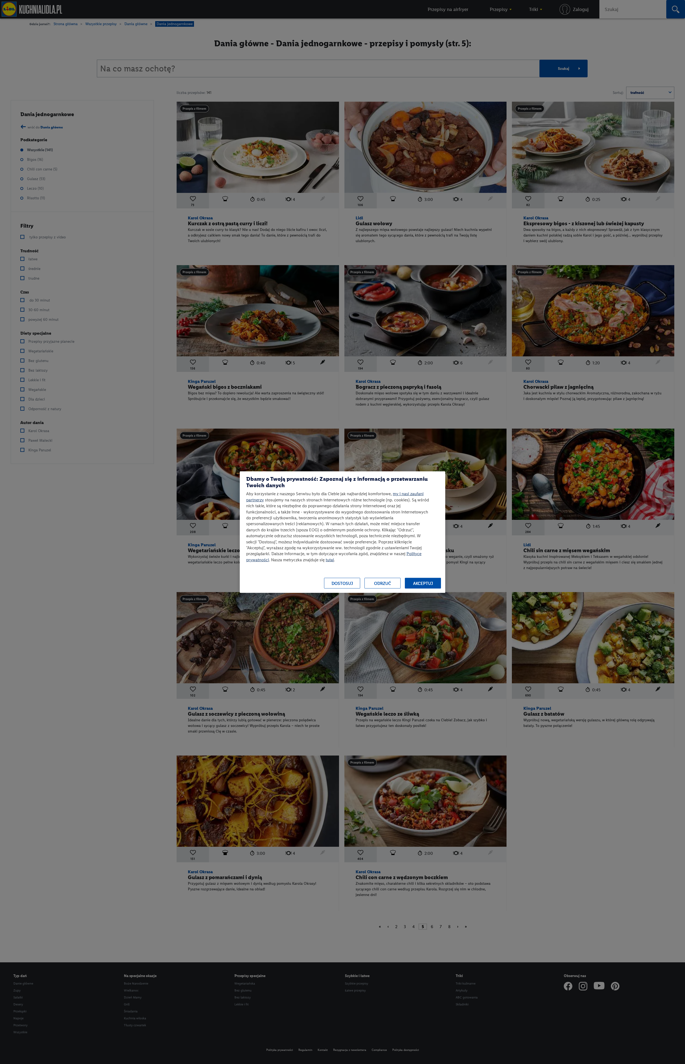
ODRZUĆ (382, 583)
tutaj (330, 559)
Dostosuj (342, 583)
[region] (342, 532)
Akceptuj (423, 583)
